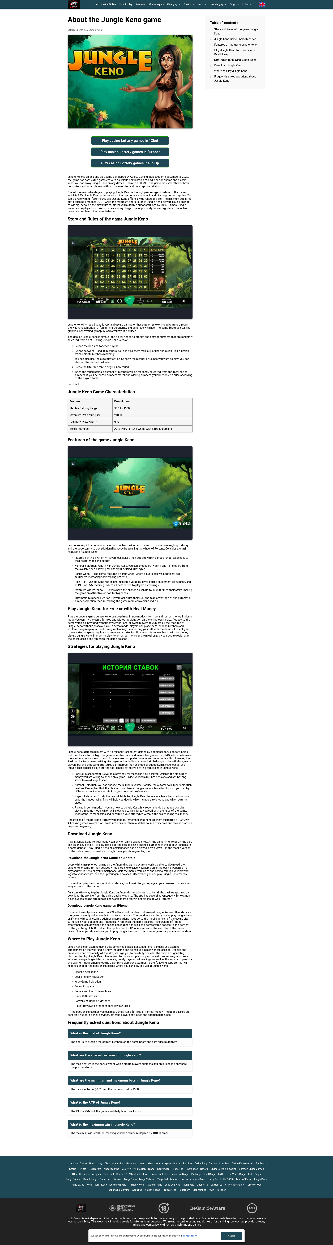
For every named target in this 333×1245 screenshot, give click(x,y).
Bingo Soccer (73, 1179)
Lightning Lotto (117, 1184)
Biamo (177, 1163)
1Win (141, 1163)
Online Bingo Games (206, 1163)
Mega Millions (146, 1179)
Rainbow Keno (136, 1184)
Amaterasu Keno (195, 1179)
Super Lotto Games (111, 1179)
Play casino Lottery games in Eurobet (130, 152)
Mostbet (224, 1163)
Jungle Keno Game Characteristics (235, 39)
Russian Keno (154, 1184)
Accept (231, 1236)
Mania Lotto (177, 1179)
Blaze (151, 1169)
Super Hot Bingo (180, 1174)
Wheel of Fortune (138, 1174)
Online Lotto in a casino (223, 1169)
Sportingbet (163, 1169)
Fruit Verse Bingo (236, 1174)
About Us (137, 1189)
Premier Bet (169, 1189)
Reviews (140, 4)
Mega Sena (130, 1179)
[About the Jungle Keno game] (74, 4)
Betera (204, 1169)
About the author (114, 1163)
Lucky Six (213, 1179)
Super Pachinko (159, 1174)
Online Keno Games (242, 1163)
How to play (125, 4)
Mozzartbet (199, 1189)
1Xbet (149, 1163)
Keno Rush (93, 1184)
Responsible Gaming (118, 1189)
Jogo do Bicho (172, 1184)
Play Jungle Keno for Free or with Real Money (234, 52)
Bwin (211, 1189)
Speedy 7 (121, 1174)
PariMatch (261, 1163)
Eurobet (187, 1163)
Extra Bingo (254, 1174)
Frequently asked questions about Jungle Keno (235, 78)
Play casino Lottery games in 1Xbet (130, 141)
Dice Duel (109, 1174)
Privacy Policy (236, 1184)
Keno (104, 1184)
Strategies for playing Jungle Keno (235, 60)
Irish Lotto (188, 1184)
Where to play (156, 4)
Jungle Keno (260, 1179)
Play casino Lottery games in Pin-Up (130, 163)
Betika (72, 1169)
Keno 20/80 (78, 1184)
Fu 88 (221, 1174)
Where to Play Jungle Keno (230, 71)
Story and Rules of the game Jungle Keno (236, 31)
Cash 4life (202, 1184)
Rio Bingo (196, 1174)
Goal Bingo (210, 1174)
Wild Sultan (139, 1169)
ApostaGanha (111, 1169)
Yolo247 (126, 1169)
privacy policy (190, 1235)
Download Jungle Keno (228, 65)
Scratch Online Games (251, 1169)
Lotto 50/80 (227, 1179)
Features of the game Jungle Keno (235, 44)
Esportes (178, 1169)
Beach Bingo (90, 1179)
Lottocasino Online (105, 4)
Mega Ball (162, 1179)
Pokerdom (184, 1189)
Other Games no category (86, 1174)
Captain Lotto (218, 1184)
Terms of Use (254, 1184)
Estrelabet (192, 1169)
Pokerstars (95, 1169)
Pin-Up (82, 1169)
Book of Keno (243, 1179)
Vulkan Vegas (152, 1189)
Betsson (221, 1189)
